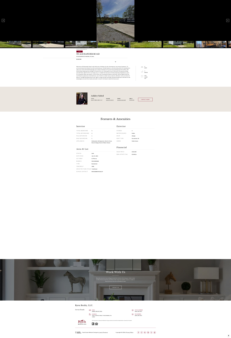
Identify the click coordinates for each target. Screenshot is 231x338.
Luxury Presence (103, 332)
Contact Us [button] (115, 287)
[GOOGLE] (148, 332)
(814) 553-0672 (110, 100)
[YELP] (151, 332)
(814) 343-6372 (138, 315)
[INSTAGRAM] (141, 332)
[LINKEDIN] (145, 332)
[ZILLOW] (154, 332)
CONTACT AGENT (145, 99)
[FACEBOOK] (138, 332)
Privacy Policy (129, 332)
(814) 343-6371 (138, 311)
